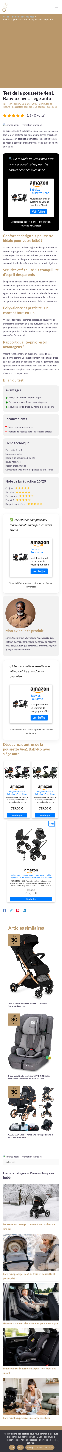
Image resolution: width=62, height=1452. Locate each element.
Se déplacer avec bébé (46, 107)
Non (20, 1447)
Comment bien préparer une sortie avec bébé (26, 1418)
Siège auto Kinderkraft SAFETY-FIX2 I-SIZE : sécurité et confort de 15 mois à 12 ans (29, 1077)
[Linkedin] (24, 910)
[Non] (58, 1440)
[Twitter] (11, 910)
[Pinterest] (17, 910)
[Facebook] (4, 910)
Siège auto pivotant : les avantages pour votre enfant (31, 1323)
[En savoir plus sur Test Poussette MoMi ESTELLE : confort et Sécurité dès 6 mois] (31, 967)
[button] (22, 125)
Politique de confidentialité (40, 1447)
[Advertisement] (31, 54)
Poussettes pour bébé (23, 107)
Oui (12, 1447)
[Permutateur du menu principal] (56, 7)
